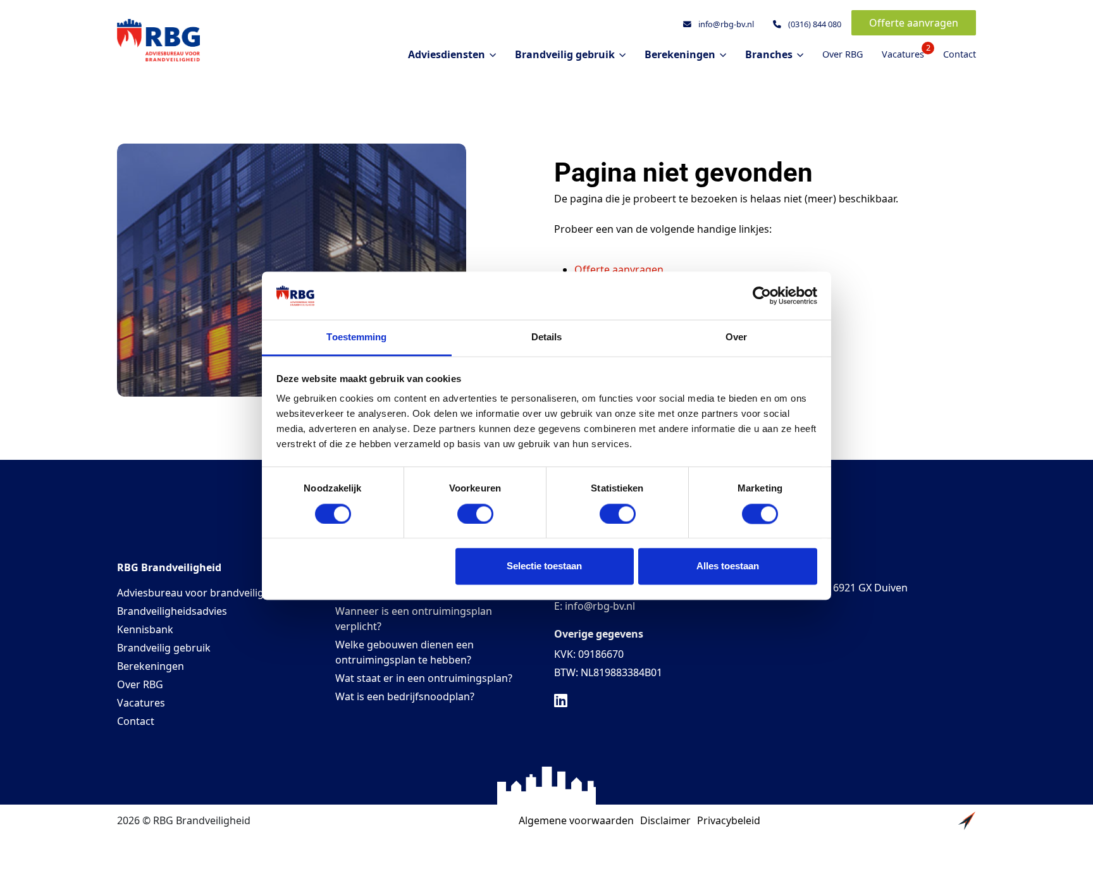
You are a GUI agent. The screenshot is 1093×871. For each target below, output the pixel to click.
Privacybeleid (728, 820)
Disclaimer (665, 820)
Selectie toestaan (544, 566)
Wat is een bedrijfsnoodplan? (404, 696)
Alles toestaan (727, 566)
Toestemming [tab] (356, 337)
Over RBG (842, 54)
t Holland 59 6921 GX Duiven (840, 588)
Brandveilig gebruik (164, 648)
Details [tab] (546, 337)
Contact (959, 54)
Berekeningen (150, 666)
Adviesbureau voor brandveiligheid (201, 593)
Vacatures (903, 52)
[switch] (475, 513)
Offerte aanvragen (913, 23)
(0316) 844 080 (813, 24)
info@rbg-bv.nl (725, 24)
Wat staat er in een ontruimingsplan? (423, 678)
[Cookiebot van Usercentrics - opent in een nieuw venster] (762, 295)
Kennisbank (145, 629)
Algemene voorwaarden (576, 820)
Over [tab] (736, 337)
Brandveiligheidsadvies (172, 611)
